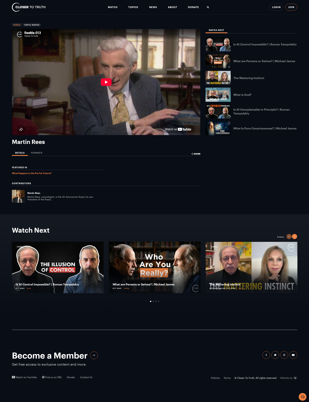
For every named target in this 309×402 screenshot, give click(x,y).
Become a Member (50, 355)
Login (276, 7)
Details (20, 153)
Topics (133, 7)
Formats (36, 153)
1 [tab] (150, 301)
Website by (286, 378)
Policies (215, 377)
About (172, 7)
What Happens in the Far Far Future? (32, 173)
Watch (112, 7)
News (153, 7)
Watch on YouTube (26, 377)
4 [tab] (158, 301)
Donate (193, 7)
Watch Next (216, 30)
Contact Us (86, 377)
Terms (227, 377)
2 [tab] (153, 301)
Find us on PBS (53, 377)
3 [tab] (155, 301)
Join (291, 7)
